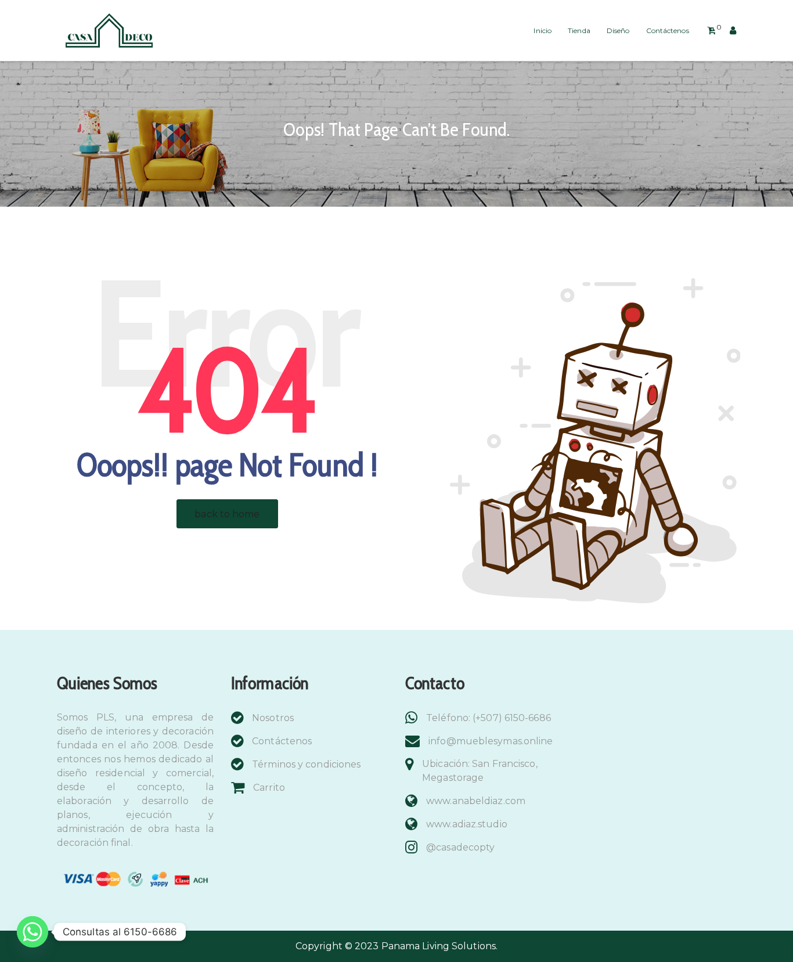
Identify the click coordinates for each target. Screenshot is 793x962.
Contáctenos (667, 30)
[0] (711, 30)
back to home (226, 514)
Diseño (618, 30)
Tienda (579, 30)
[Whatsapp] (32, 931)
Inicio (543, 30)
